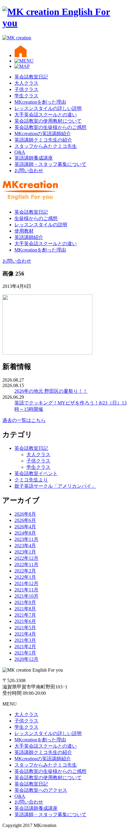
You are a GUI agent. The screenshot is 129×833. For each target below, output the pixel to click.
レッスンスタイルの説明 (40, 224)
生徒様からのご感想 (36, 218)
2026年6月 (25, 520)
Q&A (19, 152)
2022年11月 (26, 564)
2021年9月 (25, 602)
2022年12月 (26, 558)
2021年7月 (25, 615)
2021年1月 (25, 652)
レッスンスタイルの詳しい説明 (48, 108)
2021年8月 (25, 608)
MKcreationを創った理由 (40, 102)
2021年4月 (25, 633)
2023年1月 (25, 551)
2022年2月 (25, 570)
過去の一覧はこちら (24, 420)
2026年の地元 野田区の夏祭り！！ (51, 391)
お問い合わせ (28, 170)
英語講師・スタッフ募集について (50, 164)
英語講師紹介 (28, 237)
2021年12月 (26, 583)
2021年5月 (25, 627)
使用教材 (24, 230)
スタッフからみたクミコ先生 (45, 146)
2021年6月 (25, 621)
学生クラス (26, 95)
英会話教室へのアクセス (40, 790)
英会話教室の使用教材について (48, 121)
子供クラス (26, 89)
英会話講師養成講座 (36, 808)
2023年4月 (25, 545)
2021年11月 (26, 589)
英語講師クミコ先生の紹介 (43, 139)
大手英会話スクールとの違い (45, 114)
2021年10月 (26, 596)
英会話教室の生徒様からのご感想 (50, 127)
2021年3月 (25, 640)
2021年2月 (25, 646)
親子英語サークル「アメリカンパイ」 (55, 486)
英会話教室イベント (36, 473)
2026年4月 (25, 526)
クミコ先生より (31, 479)
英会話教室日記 (31, 76)
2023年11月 (26, 539)
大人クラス (26, 83)
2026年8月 (25, 514)
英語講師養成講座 (33, 157)
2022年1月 (25, 577)
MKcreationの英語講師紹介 (42, 133)
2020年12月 (26, 659)
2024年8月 (25, 533)
